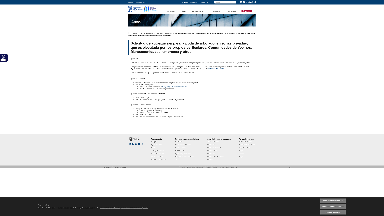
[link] (2, 56)
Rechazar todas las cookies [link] (333, 206)
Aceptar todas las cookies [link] (333, 200)
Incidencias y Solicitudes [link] (164, 33)
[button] (234, 2)
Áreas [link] (135, 33)
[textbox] (223, 2)
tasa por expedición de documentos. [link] (174, 87)
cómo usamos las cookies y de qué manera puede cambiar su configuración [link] (124, 208)
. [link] (216, 69)
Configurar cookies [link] (333, 212)
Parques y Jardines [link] (146, 33)
